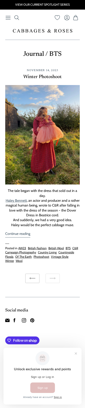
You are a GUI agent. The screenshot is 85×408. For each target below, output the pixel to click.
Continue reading (17, 234)
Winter (9, 261)
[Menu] (8, 17)
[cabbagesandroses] (43, 31)
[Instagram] (24, 321)
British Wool (56, 248)
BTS (68, 248)
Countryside (66, 252)
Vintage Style (59, 257)
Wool (19, 261)
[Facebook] (14, 321)
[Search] (17, 18)
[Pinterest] (32, 321)
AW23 (22, 248)
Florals (9, 257)
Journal (33, 54)
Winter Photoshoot (42, 77)
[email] (7, 321)
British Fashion (37, 248)
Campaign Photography (20, 252)
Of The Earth (23, 257)
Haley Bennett (16, 200)
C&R (75, 248)
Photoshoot (41, 257)
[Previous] (32, 278)
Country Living (47, 252)
